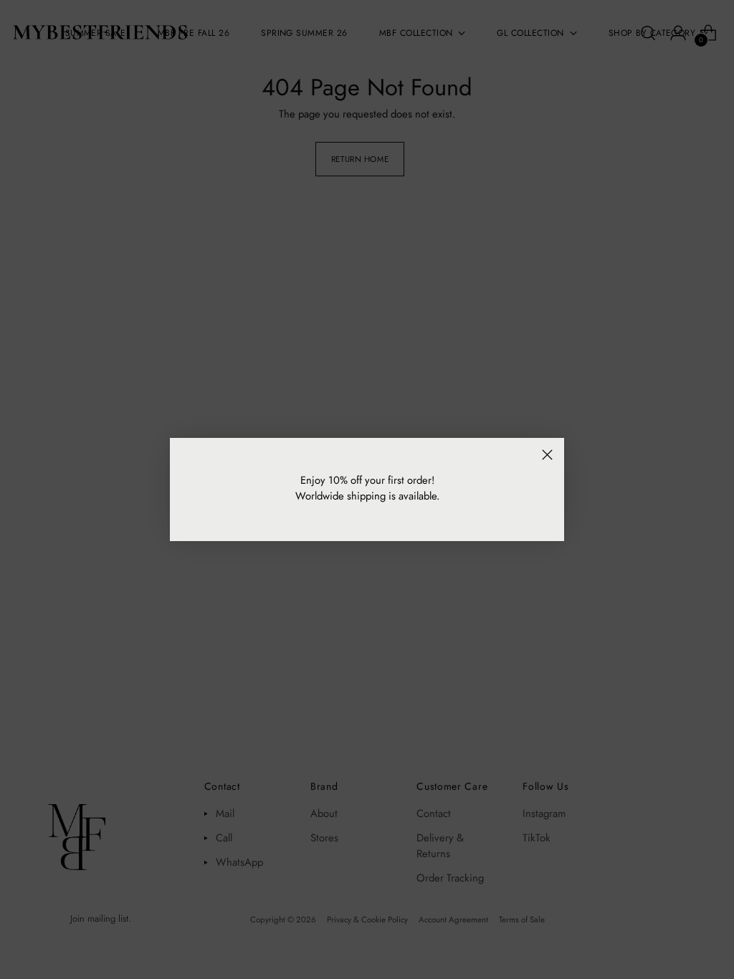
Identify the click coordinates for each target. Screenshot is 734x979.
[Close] (547, 455)
